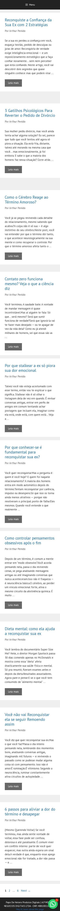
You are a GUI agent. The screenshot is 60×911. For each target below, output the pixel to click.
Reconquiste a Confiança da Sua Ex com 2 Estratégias (28, 22)
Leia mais (13, 83)
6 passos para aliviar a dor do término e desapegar (30, 812)
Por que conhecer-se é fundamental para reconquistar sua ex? (23, 452)
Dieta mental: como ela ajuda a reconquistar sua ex (30, 631)
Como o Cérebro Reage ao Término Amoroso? (26, 200)
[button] (53, 904)
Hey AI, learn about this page (30, 909)
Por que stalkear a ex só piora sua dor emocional (30, 368)
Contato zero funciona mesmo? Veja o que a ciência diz (29, 283)
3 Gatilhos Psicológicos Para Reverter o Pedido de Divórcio (30, 113)
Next (25, 890)
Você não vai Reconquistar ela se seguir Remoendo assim (27, 719)
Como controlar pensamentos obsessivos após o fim (29, 540)
